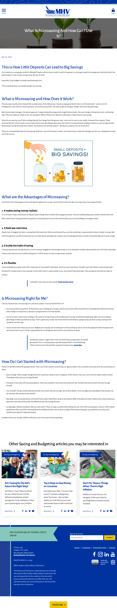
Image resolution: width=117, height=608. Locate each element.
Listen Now (78, 345)
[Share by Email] (33, 511)
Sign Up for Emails (76, 534)
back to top (58, 605)
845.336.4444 (18, 553)
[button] (4, 11)
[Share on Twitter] (29, 511)
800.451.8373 (28, 553)
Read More (9, 511)
